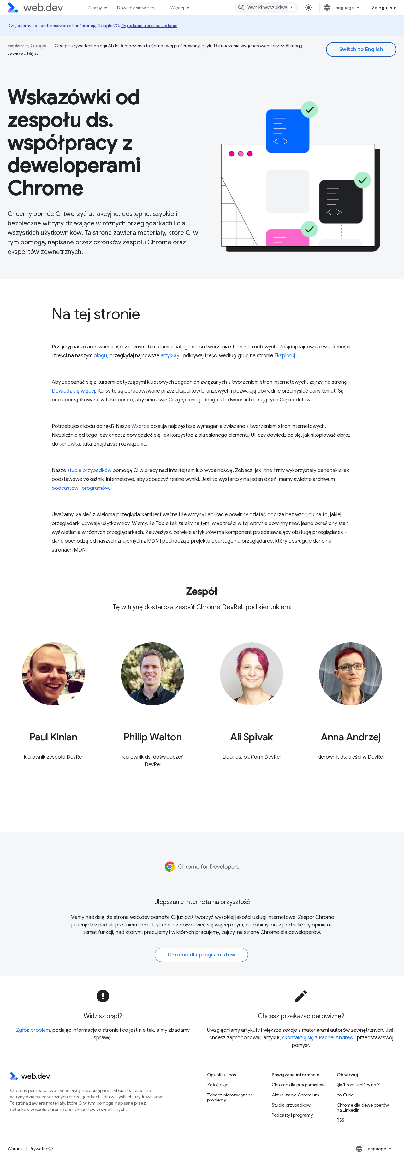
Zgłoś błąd (218, 1085)
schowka (69, 444)
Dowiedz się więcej (136, 7)
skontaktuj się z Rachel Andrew (318, 1038)
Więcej (177, 7)
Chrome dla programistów (201, 955)
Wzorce (140, 426)
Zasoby (94, 7)
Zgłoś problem (33, 1030)
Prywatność (41, 1148)
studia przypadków (89, 470)
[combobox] (266, 7)
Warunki (16, 1148)
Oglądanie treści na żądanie (149, 25)
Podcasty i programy (292, 1115)
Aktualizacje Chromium (295, 1095)
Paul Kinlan (53, 737)
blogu (100, 356)
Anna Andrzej (351, 737)
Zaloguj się (384, 7)
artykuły (170, 356)
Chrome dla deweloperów (290, 932)
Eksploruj (284, 356)
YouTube (345, 1095)
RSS (340, 1120)
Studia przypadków (291, 1105)
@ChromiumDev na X (358, 1085)
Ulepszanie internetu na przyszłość (202, 902)
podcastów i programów (80, 488)
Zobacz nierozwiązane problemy (230, 1097)
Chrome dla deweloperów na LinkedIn (363, 1107)
